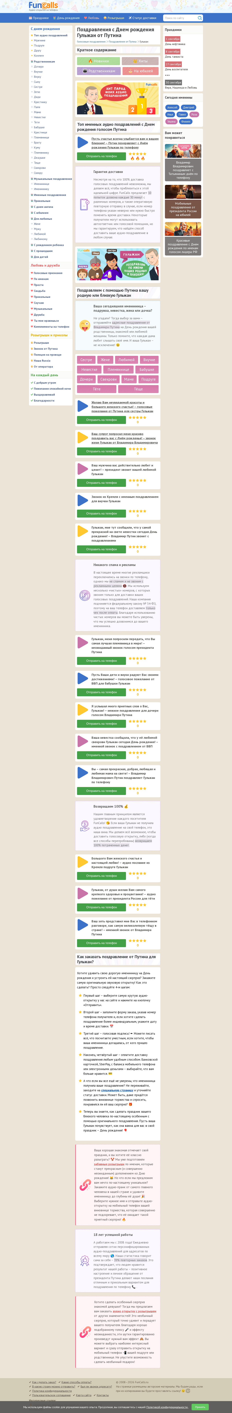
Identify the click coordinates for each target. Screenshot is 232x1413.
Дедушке (39, 157)
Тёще (138, 389)
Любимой (40, 234)
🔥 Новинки (98, 61)
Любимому (40, 239)
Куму (37, 147)
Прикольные (42, 201)
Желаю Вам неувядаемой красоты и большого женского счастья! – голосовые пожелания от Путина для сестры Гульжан (122, 406)
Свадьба (39, 291)
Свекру (38, 173)
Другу (37, 50)
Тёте (97, 389)
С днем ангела (43, 207)
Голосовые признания (48, 273)
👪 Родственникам (99, 70)
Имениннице (41, 184)
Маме (37, 112)
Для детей (41, 257)
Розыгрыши (115, 18)
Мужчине (39, 40)
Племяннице (41, 137)
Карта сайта (83, 1395)
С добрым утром (45, 382)
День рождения (68, 18)
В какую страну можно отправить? (53, 1386)
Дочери (39, 66)
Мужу (37, 229)
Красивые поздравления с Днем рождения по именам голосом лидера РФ (183, 246)
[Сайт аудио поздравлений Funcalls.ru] (43, 6)
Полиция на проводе (47, 354)
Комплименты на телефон (51, 326)
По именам (41, 279)
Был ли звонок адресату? (96, 1386)
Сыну (37, 81)
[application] (83, 143)
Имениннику (41, 189)
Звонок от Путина (46, 348)
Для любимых (43, 218)
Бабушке (39, 127)
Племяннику (41, 152)
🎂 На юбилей (140, 70)
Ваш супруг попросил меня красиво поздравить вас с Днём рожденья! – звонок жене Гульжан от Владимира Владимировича (125, 438)
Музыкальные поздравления (53, 179)
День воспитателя (176, 69)
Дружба (39, 314)
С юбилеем (41, 213)
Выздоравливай (44, 394)
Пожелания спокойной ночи (52, 388)
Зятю (37, 92)
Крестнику (40, 102)
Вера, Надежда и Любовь (181, 87)
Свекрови (40, 168)
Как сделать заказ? (44, 1382)
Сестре (38, 87)
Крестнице (40, 132)
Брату (37, 142)
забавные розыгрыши (109, 1164)
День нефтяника (175, 44)
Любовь (93, 18)
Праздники (41, 18)
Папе (37, 107)
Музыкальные (43, 308)
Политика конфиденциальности (52, 1391)
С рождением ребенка (49, 245)
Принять (200, 1407)
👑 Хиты (140, 61)
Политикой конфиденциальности (167, 1407)
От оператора (43, 366)
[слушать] (83, 142)
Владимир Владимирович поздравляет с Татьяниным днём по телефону (183, 170)
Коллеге (39, 55)
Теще (37, 162)
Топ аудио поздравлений (50, 35)
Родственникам (44, 61)
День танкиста (174, 56)
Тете (37, 122)
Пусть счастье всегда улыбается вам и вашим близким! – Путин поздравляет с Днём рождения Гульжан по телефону (125, 143)
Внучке (38, 71)
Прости (39, 285)
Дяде (37, 97)
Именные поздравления (50, 195)
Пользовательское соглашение (51, 1395)
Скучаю (39, 303)
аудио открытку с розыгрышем (134, 1311)
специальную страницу (117, 1090)
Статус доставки (144, 18)
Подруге (39, 45)
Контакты (103, 1395)
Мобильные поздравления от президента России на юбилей (183, 209)
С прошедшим (43, 251)
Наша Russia (42, 360)
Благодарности (44, 400)
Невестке (40, 117)
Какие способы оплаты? (76, 1382)
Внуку (37, 76)
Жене (37, 224)
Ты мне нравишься (46, 320)
